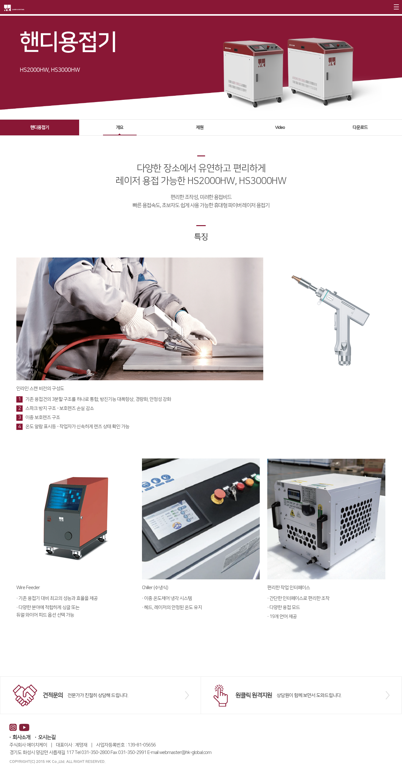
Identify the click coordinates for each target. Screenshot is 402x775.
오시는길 (47, 737)
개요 (119, 127)
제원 (200, 127)
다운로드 (360, 127)
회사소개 (21, 737)
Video (280, 127)
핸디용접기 (39, 127)
